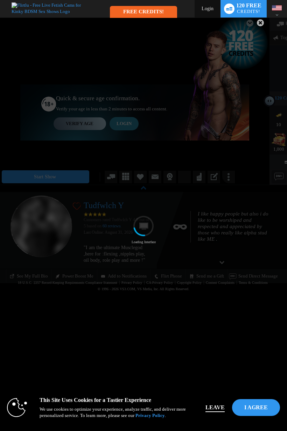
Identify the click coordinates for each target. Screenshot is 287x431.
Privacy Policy (150, 415)
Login (208, 8)
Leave (215, 407)
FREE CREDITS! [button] (143, 11)
